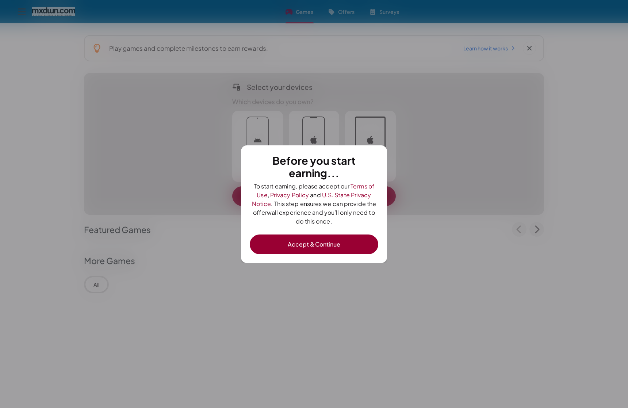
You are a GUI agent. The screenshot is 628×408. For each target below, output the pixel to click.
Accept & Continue (314, 244)
